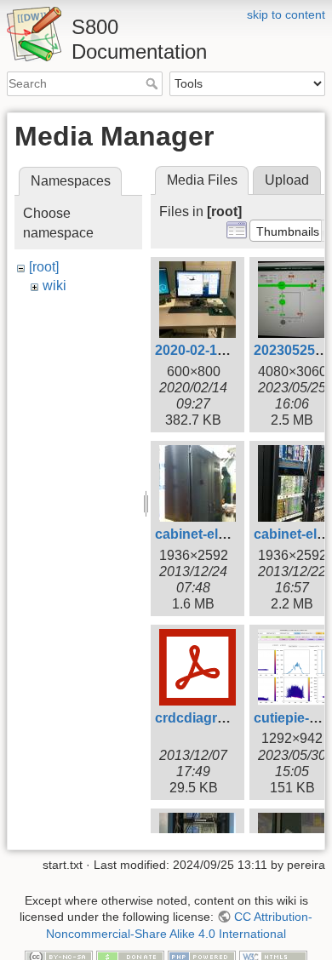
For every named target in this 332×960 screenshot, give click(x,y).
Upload (287, 180)
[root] (44, 267)
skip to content (286, 14)
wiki (54, 285)
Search (154, 83)
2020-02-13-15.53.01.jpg (230, 350)
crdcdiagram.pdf (208, 718)
